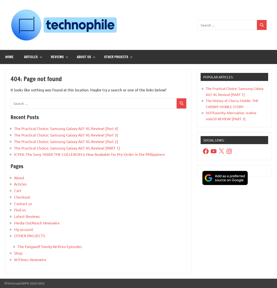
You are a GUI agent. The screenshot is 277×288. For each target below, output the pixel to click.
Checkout (22, 197)
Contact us (23, 203)
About (19, 177)
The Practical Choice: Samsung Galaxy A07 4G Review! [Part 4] (66, 128)
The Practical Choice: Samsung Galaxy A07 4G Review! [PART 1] (67, 148)
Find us (20, 209)
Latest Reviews (27, 216)
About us (84, 56)
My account (23, 229)
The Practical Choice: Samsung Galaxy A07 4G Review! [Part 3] (66, 135)
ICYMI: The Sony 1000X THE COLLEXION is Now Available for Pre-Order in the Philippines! (89, 154)
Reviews (57, 56)
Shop (18, 253)
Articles (31, 56)
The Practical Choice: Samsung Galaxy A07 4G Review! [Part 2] (66, 141)
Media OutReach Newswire (37, 223)
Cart (17, 190)
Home (9, 56)
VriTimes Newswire (30, 259)
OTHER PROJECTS (116, 56)
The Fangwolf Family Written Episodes (50, 246)
